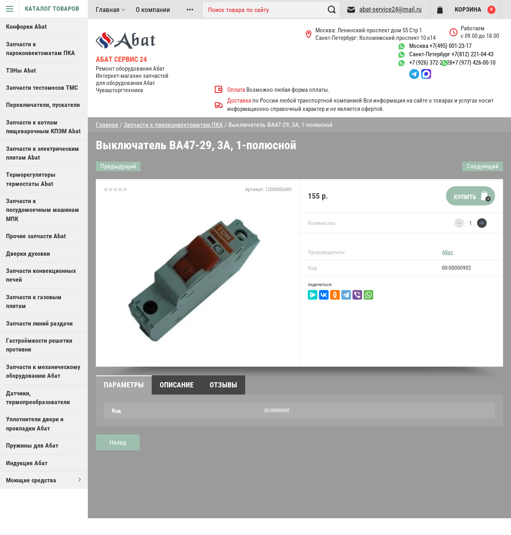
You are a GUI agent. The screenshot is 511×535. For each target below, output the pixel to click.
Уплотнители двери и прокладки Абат (34, 423)
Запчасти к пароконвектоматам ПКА (40, 48)
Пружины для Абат (32, 445)
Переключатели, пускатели (43, 105)
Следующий (483, 166)
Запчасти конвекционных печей (41, 275)
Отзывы (223, 385)
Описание (177, 385)
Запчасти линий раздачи (39, 323)
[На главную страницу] (140, 40)
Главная (107, 10)
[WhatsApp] (368, 295)
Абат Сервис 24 (121, 59)
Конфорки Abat (26, 26)
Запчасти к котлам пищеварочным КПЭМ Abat (43, 126)
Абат (447, 252)
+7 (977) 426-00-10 (473, 62)
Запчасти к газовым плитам (33, 301)
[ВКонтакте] (324, 295)
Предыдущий (118, 166)
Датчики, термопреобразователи (38, 397)
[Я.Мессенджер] (312, 295)
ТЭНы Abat (21, 70)
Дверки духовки (28, 253)
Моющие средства (31, 480)
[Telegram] (346, 295)
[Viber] (357, 295)
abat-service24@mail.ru (390, 9)
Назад (117, 442)
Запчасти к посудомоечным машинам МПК (42, 210)
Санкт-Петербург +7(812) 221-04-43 (451, 54)
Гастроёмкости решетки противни (39, 345)
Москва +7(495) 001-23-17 (440, 45)
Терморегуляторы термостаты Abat (30, 179)
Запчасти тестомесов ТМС (42, 87)
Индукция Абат (27, 463)
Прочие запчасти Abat (36, 236)
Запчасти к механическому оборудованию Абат (43, 371)
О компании (153, 10)
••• (190, 10)
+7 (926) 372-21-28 (430, 62)
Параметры (124, 385)
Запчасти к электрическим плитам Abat (42, 153)
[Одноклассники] (335, 295)
